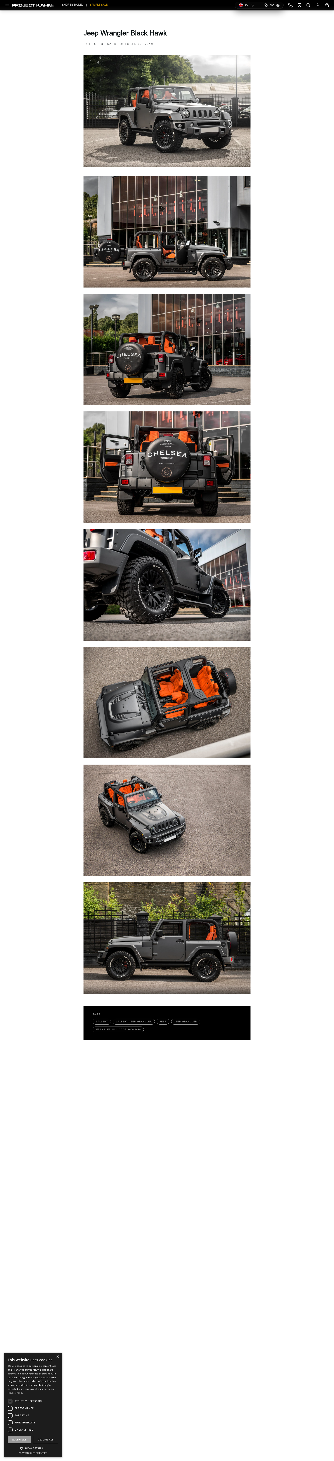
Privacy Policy (15, 1392)
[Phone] (290, 5)
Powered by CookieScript (33, 1453)
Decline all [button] (45, 1439)
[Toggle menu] (7, 5)
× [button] (57, 1356)
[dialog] (33, 1405)
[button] (33, 1448)
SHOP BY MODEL (72, 4)
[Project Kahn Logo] (33, 5)
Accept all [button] (19, 1439)
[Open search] (308, 5)
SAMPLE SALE (99, 4)
